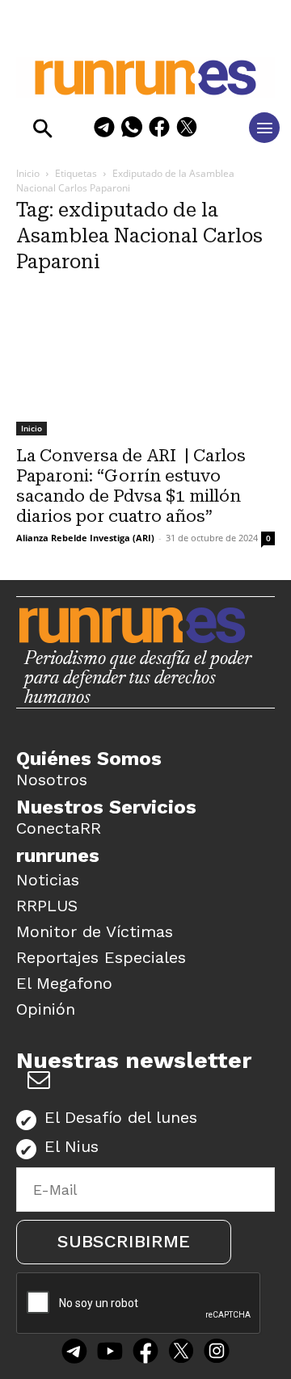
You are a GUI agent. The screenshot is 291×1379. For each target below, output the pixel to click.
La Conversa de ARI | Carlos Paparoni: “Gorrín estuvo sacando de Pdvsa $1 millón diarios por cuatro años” (131, 486)
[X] (186, 129)
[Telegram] (104, 129)
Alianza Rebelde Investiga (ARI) (85, 538)
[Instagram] (216, 1353)
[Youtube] (110, 1353)
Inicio (28, 173)
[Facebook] (159, 129)
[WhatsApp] (132, 129)
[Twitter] (181, 1353)
